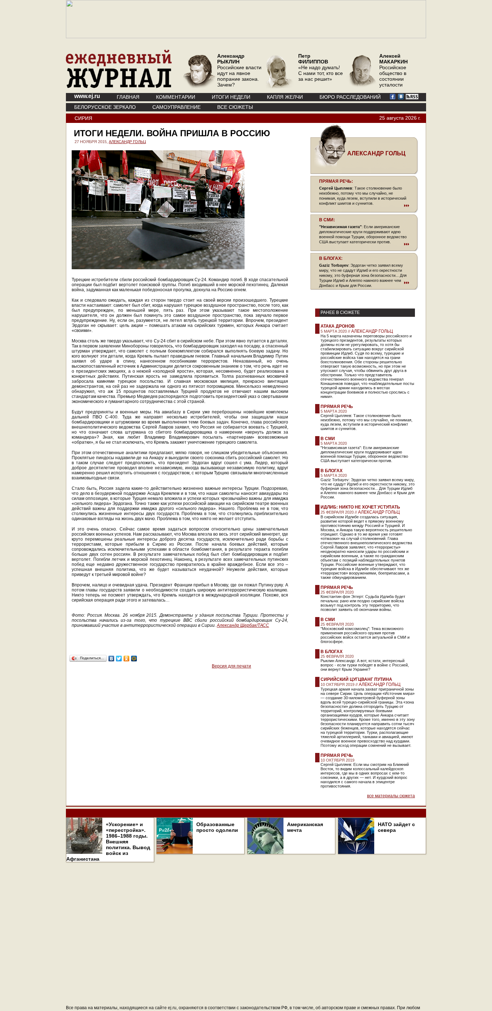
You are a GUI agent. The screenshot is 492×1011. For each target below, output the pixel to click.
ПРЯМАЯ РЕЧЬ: (336, 181)
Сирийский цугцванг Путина (356, 679)
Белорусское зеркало (105, 107)
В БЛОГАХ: (331, 258)
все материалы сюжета (391, 795)
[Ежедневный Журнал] (119, 86)
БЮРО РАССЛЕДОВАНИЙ (350, 97)
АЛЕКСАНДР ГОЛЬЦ (127, 141)
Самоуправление (176, 107)
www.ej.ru (87, 96)
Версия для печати (231, 666)
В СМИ (328, 438)
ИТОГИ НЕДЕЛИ (231, 97)
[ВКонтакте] (111, 658)
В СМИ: (327, 219)
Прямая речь (337, 406)
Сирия (83, 118)
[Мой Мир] (134, 658)
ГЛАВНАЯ (128, 97)
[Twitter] (119, 658)
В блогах (332, 470)
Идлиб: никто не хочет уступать (360, 507)
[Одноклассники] (126, 658)
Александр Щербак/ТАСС (243, 625)
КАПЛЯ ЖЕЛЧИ (285, 97)
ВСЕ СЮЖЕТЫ (235, 107)
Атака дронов (338, 326)
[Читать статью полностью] (364, 205)
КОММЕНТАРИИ (175, 97)
